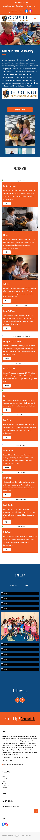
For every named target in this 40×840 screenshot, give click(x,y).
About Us (4, 779)
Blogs (3, 781)
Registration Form (16, 11)
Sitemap (4, 788)
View (7, 203)
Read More (31, 86)
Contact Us (28, 718)
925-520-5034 (20, 2)
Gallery (4, 783)
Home (3, 776)
